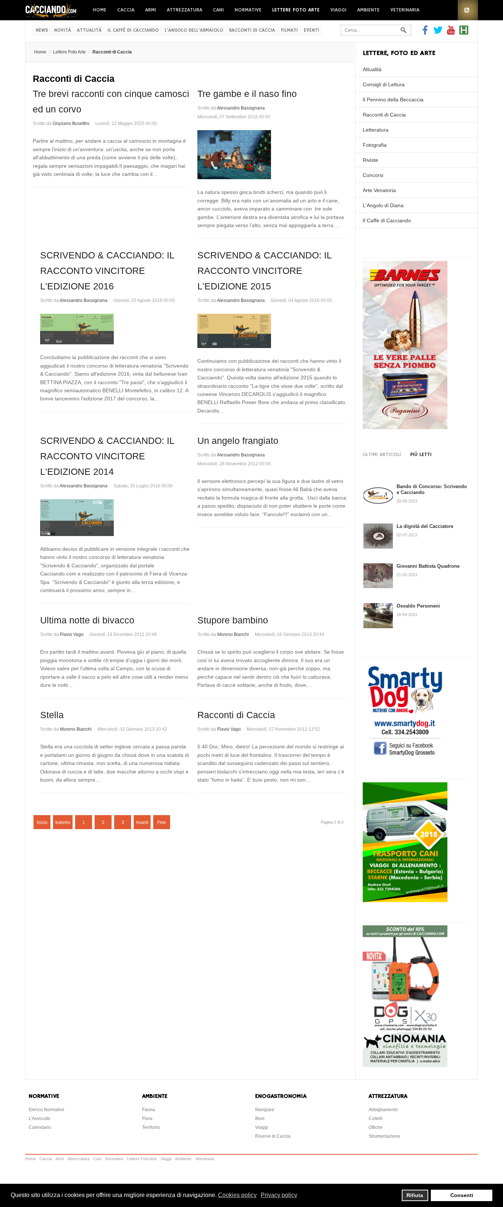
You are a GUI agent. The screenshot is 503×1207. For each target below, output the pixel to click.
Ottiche (376, 1127)
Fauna (148, 1109)
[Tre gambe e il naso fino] (272, 154)
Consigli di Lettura (384, 84)
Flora (147, 1118)
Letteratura (375, 130)
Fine (161, 822)
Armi (150, 10)
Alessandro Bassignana (241, 108)
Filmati (289, 30)
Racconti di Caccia (252, 30)
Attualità (89, 30)
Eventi (311, 30)
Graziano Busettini (71, 123)
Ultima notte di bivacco (87, 620)
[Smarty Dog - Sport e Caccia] (405, 757)
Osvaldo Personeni (418, 606)
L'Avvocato (39, 1118)
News (42, 30)
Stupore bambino (232, 620)
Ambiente (368, 10)
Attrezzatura (184, 10)
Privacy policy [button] (279, 1195)
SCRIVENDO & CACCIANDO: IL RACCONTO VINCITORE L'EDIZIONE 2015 (264, 270)
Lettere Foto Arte (296, 10)
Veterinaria (404, 10)
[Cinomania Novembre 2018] (405, 1065)
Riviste (370, 160)
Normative (248, 10)
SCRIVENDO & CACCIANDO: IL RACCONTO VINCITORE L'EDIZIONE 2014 (107, 456)
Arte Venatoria (379, 190)
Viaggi (338, 10)
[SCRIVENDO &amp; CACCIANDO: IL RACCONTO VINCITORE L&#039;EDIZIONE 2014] (115, 517)
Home (99, 10)
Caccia (125, 10)
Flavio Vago (72, 634)
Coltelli (376, 1118)
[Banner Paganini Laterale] (405, 427)
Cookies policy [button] (237, 1195)
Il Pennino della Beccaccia (393, 99)
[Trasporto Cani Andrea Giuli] (405, 900)
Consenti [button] (461, 1195)
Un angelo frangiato (237, 440)
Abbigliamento (383, 1109)
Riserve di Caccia (273, 1136)
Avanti (142, 822)
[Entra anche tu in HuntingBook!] (463, 33)
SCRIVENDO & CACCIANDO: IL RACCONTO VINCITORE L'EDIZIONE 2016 (107, 270)
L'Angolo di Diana (383, 205)
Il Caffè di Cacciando (133, 30)
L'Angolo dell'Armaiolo (194, 30)
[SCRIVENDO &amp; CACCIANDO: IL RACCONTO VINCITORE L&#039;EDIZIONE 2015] (272, 331)
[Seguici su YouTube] (450, 33)
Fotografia (375, 145)
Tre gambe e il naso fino (247, 93)
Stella (52, 715)
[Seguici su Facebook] (426, 33)
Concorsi (373, 175)
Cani (218, 10)
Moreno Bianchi (233, 634)
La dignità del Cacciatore (425, 526)
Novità (62, 30)
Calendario (40, 1127)
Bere (260, 1118)
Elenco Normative (46, 1109)
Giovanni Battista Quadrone (428, 566)
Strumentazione (384, 1136)
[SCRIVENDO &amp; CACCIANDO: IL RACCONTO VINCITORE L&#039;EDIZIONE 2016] (115, 329)
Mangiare (264, 1109)
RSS (468, 10)
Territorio (151, 1127)
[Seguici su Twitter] (438, 33)
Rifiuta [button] (415, 1195)
